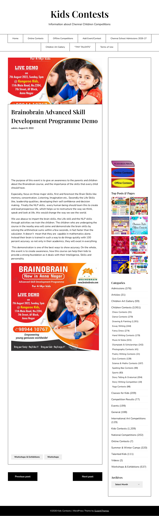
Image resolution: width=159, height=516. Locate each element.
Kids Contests (79, 14)
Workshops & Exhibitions (27, 456)
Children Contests (121, 307)
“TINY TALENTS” (82, 46)
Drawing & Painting (121, 321)
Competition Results (122, 399)
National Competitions (123, 435)
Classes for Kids (120, 393)
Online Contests (35, 38)
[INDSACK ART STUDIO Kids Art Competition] (139, 265)
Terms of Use (106, 46)
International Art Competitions (128, 418)
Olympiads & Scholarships (125, 344)
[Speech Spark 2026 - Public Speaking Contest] (120, 265)
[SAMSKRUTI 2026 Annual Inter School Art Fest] (120, 206)
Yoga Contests (119, 386)
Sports (115, 372)
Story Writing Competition (125, 381)
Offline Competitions (63, 38)
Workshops (53, 456)
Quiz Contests (119, 358)
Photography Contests (123, 349)
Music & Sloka (119, 340)
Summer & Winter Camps (125, 447)
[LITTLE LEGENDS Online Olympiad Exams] (139, 245)
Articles (115, 294)
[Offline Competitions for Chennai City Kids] (139, 226)
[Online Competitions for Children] (120, 245)
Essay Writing (118, 326)
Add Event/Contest (92, 38)
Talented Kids (119, 454)
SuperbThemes (101, 510)
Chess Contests (119, 312)
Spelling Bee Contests (123, 368)
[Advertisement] (55, 154)
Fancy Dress (118, 330)
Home (15, 38)
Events (115, 405)
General (115, 412)
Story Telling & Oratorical (124, 377)
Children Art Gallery (55, 46)
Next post (87, 476)
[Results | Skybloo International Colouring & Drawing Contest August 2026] (120, 226)
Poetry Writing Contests (124, 354)
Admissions (118, 288)
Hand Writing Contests (123, 335)
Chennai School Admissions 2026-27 (129, 38)
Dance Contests (119, 316)
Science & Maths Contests (124, 363)
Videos (115, 460)
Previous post (22, 476)
